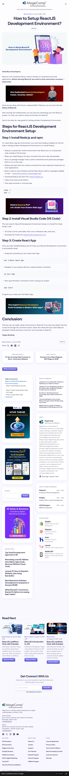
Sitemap (49, 758)
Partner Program (33, 758)
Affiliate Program (33, 761)
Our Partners (32, 751)
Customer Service (52, 755)
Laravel (47, 545)
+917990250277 (7, 730)
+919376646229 (7, 721)
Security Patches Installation (11, 765)
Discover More (9, 660)
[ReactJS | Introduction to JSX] (34, 628)
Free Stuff (5, 761)
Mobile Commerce (8, 755)
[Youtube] (17, 734)
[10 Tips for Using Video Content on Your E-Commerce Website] (17, 357)
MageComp (43, 405)
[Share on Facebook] (11, 345)
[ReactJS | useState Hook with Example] (57, 628)
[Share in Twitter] (8, 345)
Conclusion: (9, 397)
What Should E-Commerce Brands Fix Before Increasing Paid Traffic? (17, 592)
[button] (3, 4)
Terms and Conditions (53, 748)
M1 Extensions (6, 741)
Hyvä (47, 537)
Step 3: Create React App (14, 395)
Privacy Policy (50, 745)
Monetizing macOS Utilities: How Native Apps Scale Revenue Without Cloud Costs (16, 563)
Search (7, 491)
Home (18, 9)
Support (30, 748)
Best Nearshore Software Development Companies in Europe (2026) (17, 582)
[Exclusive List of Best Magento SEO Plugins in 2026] (51, 357)
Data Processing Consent (54, 751)
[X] (7, 734)
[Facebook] (3, 734)
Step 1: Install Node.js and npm (16, 386)
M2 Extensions (7, 745)
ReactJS (23, 9)
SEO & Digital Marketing (9, 758)
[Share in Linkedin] (15, 345)
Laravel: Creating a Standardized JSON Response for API (50, 406)
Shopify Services (7, 751)
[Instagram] (10, 734)
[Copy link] (19, 345)
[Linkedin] (14, 734)
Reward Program (33, 755)
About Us (31, 741)
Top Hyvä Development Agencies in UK (15, 553)
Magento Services (8, 748)
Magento (48, 529)
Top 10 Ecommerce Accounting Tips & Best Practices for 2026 (50, 394)
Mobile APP (49, 551)
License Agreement (52, 741)
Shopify (48, 521)
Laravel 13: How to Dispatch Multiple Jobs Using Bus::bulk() (16, 573)
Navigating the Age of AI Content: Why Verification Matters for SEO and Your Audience (51, 388)
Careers (30, 745)
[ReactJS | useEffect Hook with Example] (12, 628)
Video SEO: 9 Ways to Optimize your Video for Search (51, 382)
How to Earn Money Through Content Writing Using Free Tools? (51, 400)
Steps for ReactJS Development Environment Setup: (15, 382)
